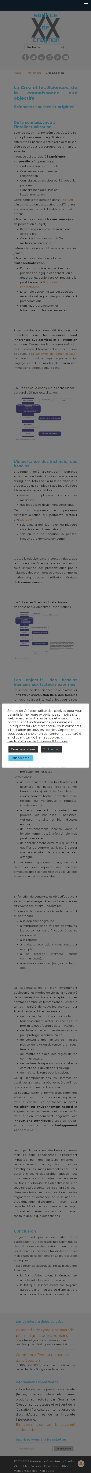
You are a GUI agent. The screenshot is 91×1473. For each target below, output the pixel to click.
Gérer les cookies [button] (23, 749)
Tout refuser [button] (51, 749)
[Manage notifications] (81, 1463)
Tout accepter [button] (20, 758)
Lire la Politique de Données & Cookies (37, 741)
